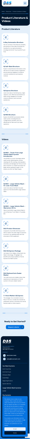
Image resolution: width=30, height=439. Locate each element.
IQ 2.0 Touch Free (7, 369)
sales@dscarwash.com (13, 359)
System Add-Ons (7, 383)
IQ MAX (4, 391)
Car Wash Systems (9, 366)
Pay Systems (7, 395)
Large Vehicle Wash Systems (12, 388)
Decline (15, 433)
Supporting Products (8, 380)
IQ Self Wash (6, 377)
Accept (15, 429)
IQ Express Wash (7, 375)
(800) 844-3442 (11, 355)
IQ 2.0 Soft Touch (7, 372)
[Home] (7, 343)
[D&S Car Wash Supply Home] (7, 3)
